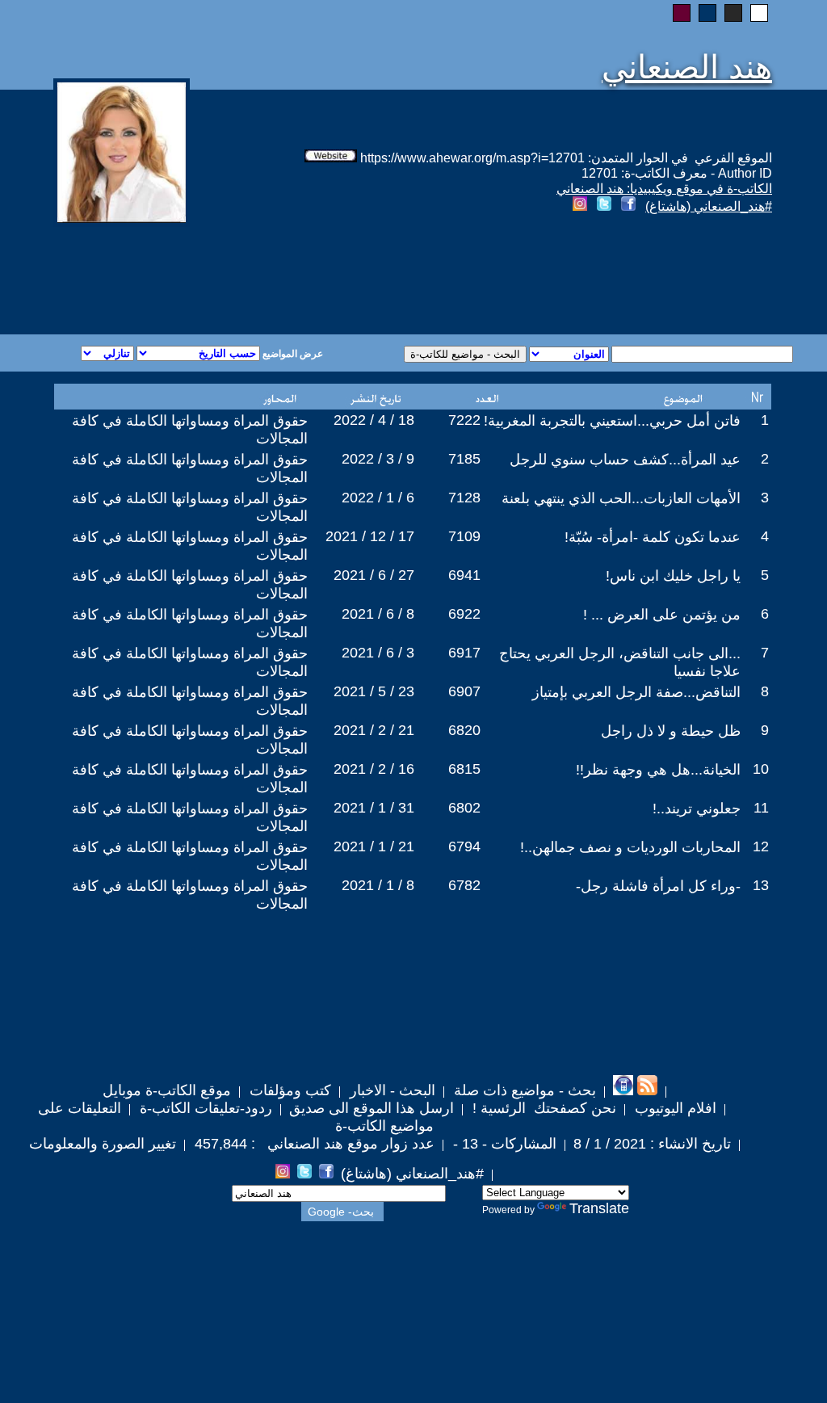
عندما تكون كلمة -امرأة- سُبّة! (653, 537)
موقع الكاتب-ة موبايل (167, 1090)
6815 (464, 769)
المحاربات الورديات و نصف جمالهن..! (630, 847)
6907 (464, 691)
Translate (599, 1208)
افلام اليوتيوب (673, 1108)
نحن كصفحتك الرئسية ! (542, 1108)
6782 (464, 885)
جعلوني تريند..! (697, 808)
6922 (464, 614)
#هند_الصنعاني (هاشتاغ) (708, 206)
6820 (464, 730)
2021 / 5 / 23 (374, 691)
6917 (464, 653)
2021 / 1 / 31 (374, 808)
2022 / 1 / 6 (378, 497)
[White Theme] (759, 13)
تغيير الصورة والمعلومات (102, 1144)
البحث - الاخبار (390, 1090)
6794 (464, 846)
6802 (464, 808)
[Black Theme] (733, 13)
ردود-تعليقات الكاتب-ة (204, 1108)
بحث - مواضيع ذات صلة (523, 1090)
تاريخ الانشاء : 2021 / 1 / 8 (652, 1144)
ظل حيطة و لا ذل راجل (671, 731)
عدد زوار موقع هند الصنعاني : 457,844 (312, 1144)
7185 (464, 459)
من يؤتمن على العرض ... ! (662, 615)
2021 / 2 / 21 (374, 730)
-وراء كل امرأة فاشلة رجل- (658, 886)
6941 (464, 575)
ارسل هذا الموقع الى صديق (371, 1108)
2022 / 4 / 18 (374, 420)
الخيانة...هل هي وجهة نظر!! (658, 770)
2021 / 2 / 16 (374, 769)
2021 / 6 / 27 (374, 575)
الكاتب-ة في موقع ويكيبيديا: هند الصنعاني (664, 188)
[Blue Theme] (707, 13)
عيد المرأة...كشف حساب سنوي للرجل (625, 460)
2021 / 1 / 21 (374, 846)
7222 (464, 420)
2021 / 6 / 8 (378, 614)
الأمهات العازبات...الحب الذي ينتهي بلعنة (621, 498)
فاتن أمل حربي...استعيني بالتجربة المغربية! (612, 421)
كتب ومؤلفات (288, 1090)
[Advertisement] (218, 276)
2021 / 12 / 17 (369, 536)
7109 (464, 536)
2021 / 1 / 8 (378, 885)
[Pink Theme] (682, 13)
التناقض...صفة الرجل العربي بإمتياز (636, 692)
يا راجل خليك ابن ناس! (673, 576)
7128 (464, 497)
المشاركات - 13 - (502, 1144)
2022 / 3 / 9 (378, 459)
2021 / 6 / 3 (378, 653)
